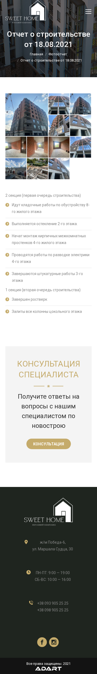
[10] (37, 147)
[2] (81, 126)
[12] (37, 169)
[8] (81, 104)
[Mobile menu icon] (88, 11)
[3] (59, 169)
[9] (16, 147)
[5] (59, 126)
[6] (16, 169)
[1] (59, 104)
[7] (26, 114)
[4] (81, 147)
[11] (59, 147)
